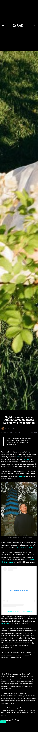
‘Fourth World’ (30, 559)
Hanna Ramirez (10, 428)
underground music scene (24, 547)
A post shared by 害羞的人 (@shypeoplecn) (19, 611)
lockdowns (5, 623)
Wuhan (26, 459)
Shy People (21, 476)
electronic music (7, 562)
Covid (18, 457)
